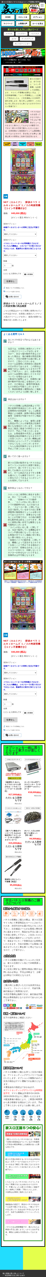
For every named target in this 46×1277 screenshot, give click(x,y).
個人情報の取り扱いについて (13, 1273)
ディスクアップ (27, 39)
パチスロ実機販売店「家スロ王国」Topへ (17, 60)
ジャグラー (21, 34)
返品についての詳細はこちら (15, 288)
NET (19, 62)
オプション (37, 17)
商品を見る (18, 803)
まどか (14, 39)
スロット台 (22, 17)
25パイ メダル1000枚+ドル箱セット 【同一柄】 (32, 833)
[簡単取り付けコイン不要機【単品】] (13, 866)
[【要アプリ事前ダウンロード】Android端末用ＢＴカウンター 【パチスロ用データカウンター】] (13, 817)
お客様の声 (22, 24)
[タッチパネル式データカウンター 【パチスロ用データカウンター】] (32, 768)
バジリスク (35, 34)
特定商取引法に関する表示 (15, 1275)
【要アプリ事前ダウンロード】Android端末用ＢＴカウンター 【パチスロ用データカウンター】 (13, 835)
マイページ (7, 24)
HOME (8, 17)
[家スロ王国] (23, 9)
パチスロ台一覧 (10, 62)
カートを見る (37, 24)
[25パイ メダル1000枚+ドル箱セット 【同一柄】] (32, 817)
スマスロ (9, 34)
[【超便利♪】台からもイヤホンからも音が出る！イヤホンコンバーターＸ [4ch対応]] (13, 768)
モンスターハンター (22, 44)
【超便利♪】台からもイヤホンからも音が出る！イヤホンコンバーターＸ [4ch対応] (13, 786)
